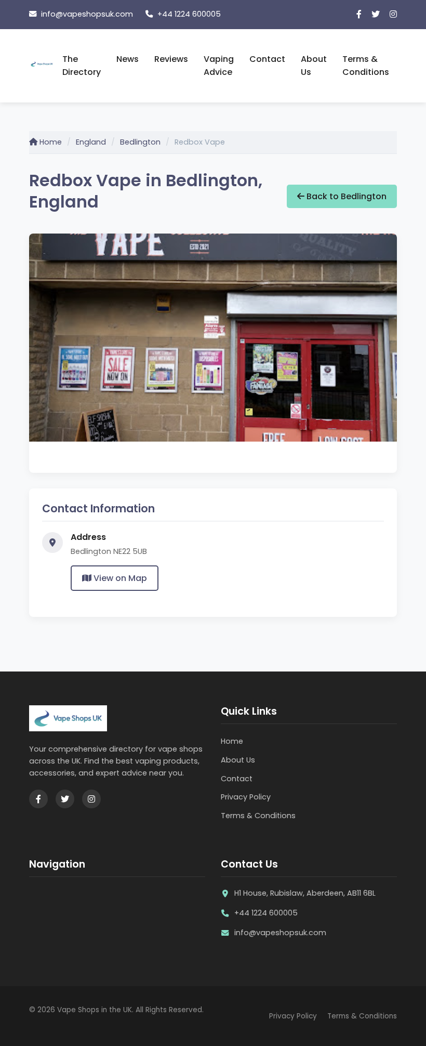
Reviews (171, 59)
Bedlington (140, 142)
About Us (314, 66)
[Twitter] (375, 14)
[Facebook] (359, 14)
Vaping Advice (219, 66)
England (91, 142)
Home (49, 142)
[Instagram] (393, 14)
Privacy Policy (246, 797)
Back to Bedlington (345, 196)
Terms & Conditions (365, 66)
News (127, 59)
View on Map (119, 578)
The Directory (81, 66)
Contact (267, 59)
